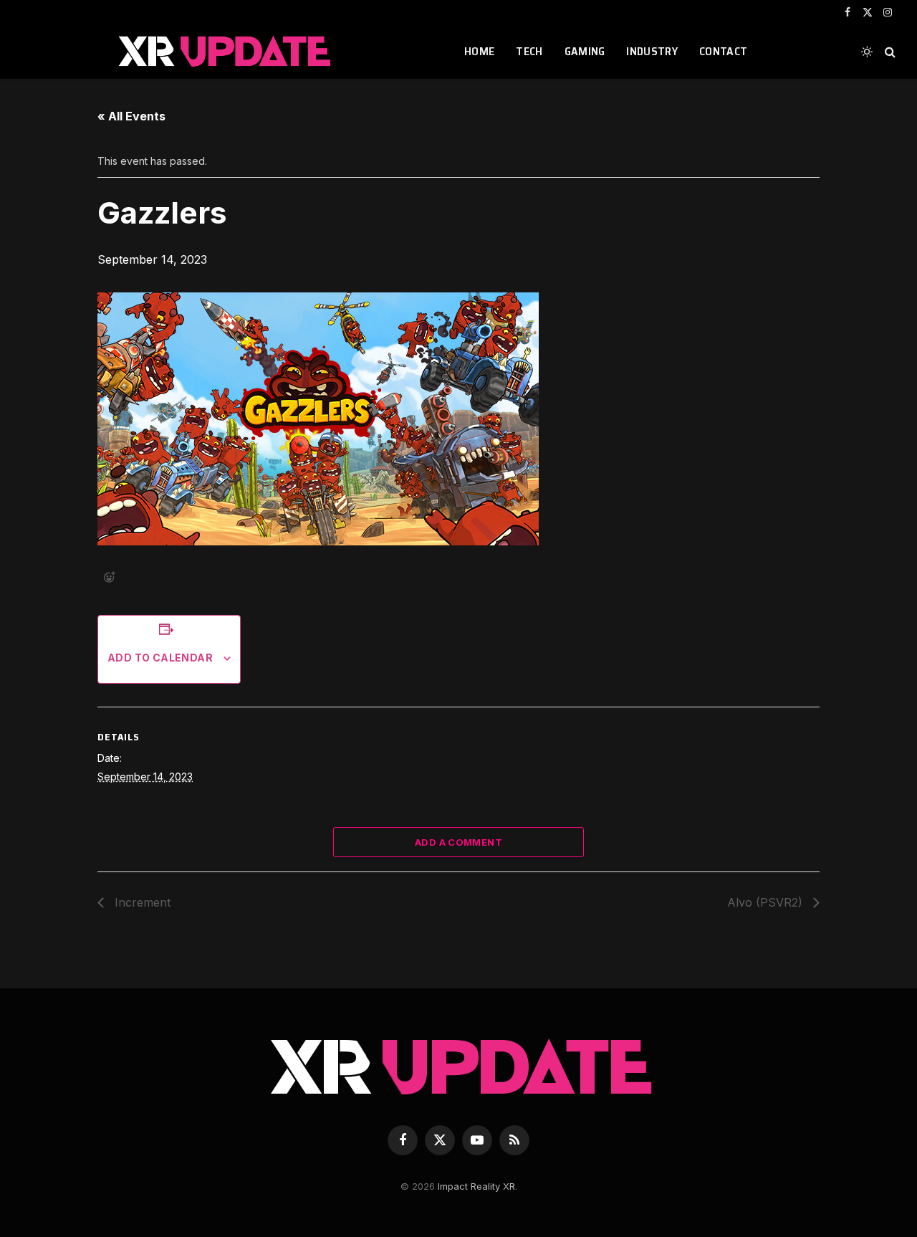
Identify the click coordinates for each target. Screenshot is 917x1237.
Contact (723, 51)
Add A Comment (458, 842)
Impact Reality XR (476, 1186)
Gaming (585, 51)
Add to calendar (160, 657)
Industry (652, 51)
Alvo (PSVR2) (766, 902)
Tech (529, 51)
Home (479, 51)
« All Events (131, 116)
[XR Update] (224, 51)
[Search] (889, 52)
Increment (141, 902)
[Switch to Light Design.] (866, 51)
